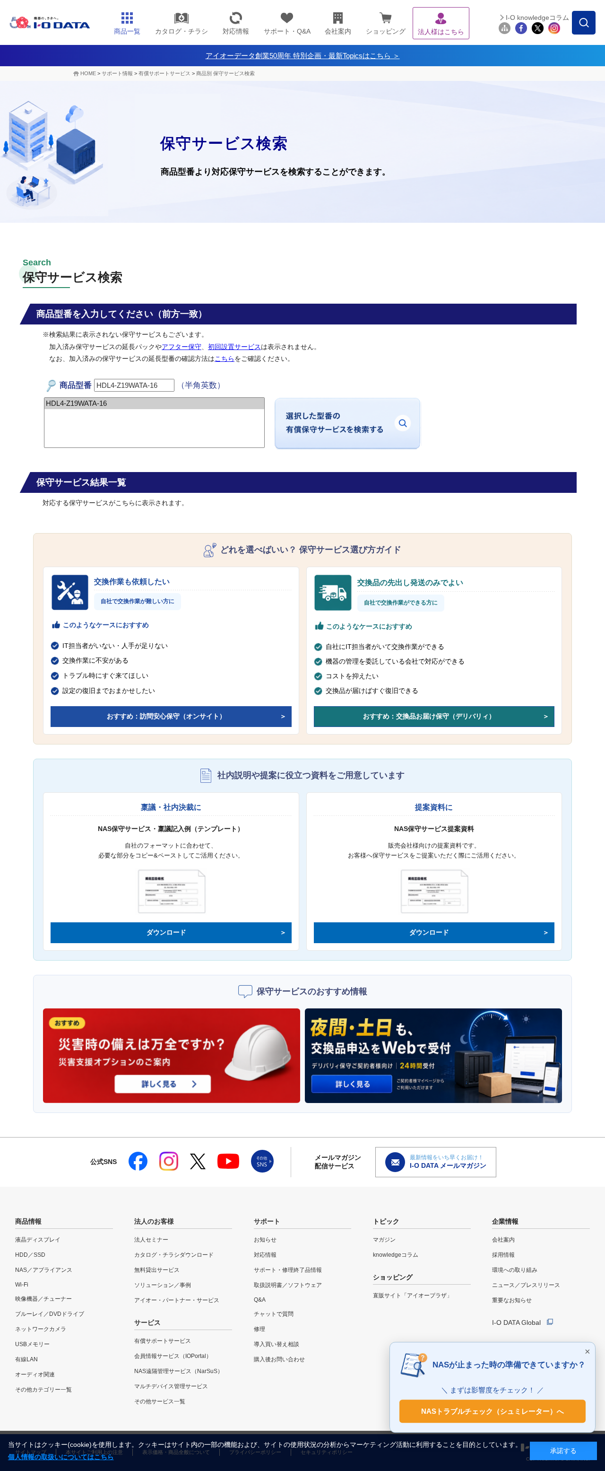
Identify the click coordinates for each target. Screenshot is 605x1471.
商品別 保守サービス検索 (225, 73)
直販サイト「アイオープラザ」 (412, 1295)
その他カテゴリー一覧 (43, 1389)
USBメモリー (32, 1344)
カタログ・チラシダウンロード (174, 1255)
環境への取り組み (514, 1270)
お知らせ (265, 1239)
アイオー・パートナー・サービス (176, 1300)
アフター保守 (181, 346)
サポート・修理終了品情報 (288, 1270)
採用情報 (503, 1255)
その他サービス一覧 (159, 1401)
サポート (267, 1221)
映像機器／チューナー (43, 1299)
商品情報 (28, 1221)
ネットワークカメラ (40, 1329)
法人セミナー (151, 1239)
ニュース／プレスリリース (526, 1285)
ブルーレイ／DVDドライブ (49, 1314)
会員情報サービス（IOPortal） (173, 1356)
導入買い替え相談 (276, 1344)
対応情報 (265, 1255)
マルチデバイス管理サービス (171, 1386)
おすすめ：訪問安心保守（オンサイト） (166, 716)
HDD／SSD (30, 1255)
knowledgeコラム (395, 1255)
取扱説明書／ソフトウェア (288, 1285)
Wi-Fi (21, 1284)
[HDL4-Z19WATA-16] (154, 403)
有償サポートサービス (164, 73)
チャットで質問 (274, 1314)
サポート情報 (117, 73)
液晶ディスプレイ (37, 1239)
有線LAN (26, 1359)
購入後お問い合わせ (279, 1359)
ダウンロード (166, 932)
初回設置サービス (234, 346)
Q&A (260, 1299)
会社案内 (503, 1239)
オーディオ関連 (35, 1374)
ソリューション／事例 (162, 1285)
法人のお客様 (154, 1221)
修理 (259, 1329)
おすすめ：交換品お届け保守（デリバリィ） (429, 716)
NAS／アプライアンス (43, 1270)
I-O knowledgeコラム (537, 17)
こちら (224, 358)
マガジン (384, 1239)
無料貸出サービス (157, 1270)
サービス (147, 1322)
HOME (88, 73)
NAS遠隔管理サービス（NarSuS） (178, 1371)
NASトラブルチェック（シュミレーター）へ (492, 1410)
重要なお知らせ (512, 1300)
